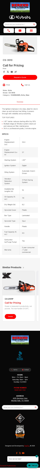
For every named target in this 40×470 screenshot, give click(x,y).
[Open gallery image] (20, 45)
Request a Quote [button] (20, 77)
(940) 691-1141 (20, 390)
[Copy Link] (15, 72)
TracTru (26, 446)
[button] (8, 30)
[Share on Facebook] (4, 72)
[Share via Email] (12, 72)
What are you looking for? (15, 24)
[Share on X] (8, 72)
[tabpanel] (20, 45)
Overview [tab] (20, 102)
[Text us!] (32, 465)
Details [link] (10, 316)
